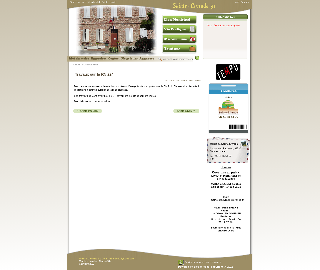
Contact (113, 58)
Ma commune (175, 39)
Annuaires (98, 58)
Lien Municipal (177, 19)
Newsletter (129, 58)
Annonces (146, 58)
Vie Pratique (175, 29)
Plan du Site (105, 261)
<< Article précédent (87, 111)
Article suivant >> (186, 111)
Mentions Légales (88, 261)
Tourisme (172, 49)
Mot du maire (79, 58)
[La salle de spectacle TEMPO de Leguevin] (228, 79)
